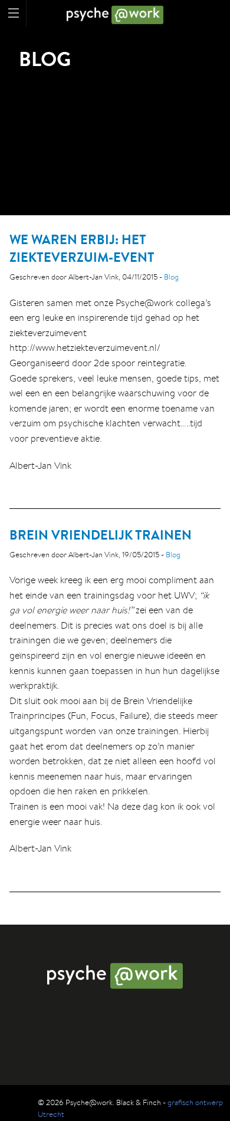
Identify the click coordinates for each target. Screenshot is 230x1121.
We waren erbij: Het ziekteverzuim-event (82, 249)
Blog (171, 277)
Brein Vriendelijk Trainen (100, 535)
